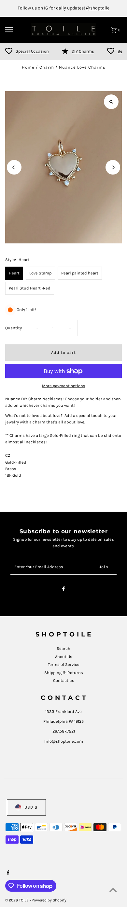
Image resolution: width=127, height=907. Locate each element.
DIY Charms (83, 51)
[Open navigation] (16, 30)
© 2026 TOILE (17, 900)
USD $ (30, 807)
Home (28, 67)
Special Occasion (32, 51)
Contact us (63, 680)
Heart (14, 273)
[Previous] (14, 167)
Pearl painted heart (79, 273)
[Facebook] (63, 589)
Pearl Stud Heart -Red (29, 288)
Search (63, 648)
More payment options (63, 385)
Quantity (13, 327)
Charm (46, 67)
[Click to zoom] (111, 101)
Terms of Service (63, 664)
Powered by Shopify (49, 900)
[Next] (113, 167)
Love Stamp (40, 273)
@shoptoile (97, 8)
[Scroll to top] (113, 889)
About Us (63, 656)
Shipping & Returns (63, 672)
